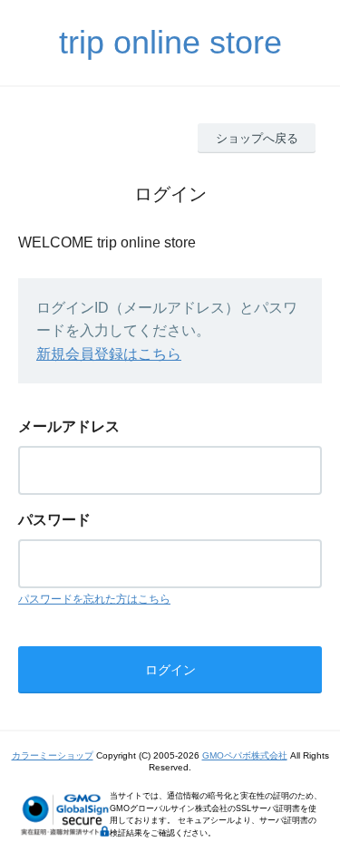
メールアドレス (69, 426)
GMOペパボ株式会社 (244, 755)
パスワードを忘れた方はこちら (94, 599)
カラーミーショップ (52, 755)
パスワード (54, 519)
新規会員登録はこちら (108, 354)
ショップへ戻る (257, 138)
